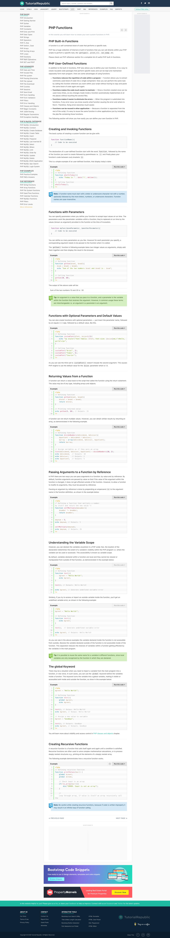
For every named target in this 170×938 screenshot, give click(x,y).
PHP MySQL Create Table (29, 133)
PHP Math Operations (28, 59)
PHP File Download (27, 84)
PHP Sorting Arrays (27, 51)
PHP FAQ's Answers (27, 177)
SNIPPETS (118, 9)
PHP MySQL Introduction (29, 125)
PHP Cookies (25, 87)
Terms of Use (24, 919)
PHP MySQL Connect (28, 128)
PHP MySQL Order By (28, 153)
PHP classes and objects (103, 733)
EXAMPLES (104, 9)
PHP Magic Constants (28, 109)
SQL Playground (94, 923)
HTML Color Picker (95, 919)
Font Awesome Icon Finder (70, 926)
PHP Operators (25, 40)
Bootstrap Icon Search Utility (71, 916)
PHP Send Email (26, 92)
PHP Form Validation (27, 98)
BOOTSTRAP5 (63, 9)
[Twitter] (143, 935)
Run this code (119, 167)
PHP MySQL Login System (30, 166)
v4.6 (72, 9)
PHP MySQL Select (27, 144)
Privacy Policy (24, 922)
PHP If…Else (24, 43)
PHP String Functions (28, 185)
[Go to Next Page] (125, 30)
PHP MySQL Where (27, 147)
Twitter (120, 903)
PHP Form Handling (27, 95)
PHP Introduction (26, 18)
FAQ (111, 9)
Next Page (120, 818)
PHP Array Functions (27, 188)
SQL (84, 9)
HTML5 (29, 9)
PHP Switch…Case (27, 46)
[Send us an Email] (149, 3)
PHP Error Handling (27, 103)
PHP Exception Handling (29, 117)
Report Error (45, 919)
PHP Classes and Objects (29, 106)
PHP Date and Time (27, 70)
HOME (22, 9)
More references (26, 207)
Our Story (23, 916)
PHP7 (79, 9)
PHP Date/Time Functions (29, 193)
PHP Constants (25, 29)
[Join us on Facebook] (141, 3)
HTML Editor (93, 926)
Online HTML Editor (142, 9)
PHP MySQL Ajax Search (29, 164)
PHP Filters (24, 100)
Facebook (110, 903)
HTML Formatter (94, 916)
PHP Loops (24, 54)
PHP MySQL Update (27, 155)
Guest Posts (45, 922)
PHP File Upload (26, 81)
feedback (72, 903)
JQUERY (54, 9)
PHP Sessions (25, 89)
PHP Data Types (26, 34)
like (56, 903)
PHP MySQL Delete (27, 158)
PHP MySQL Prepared (28, 139)
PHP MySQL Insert (27, 136)
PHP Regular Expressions (29, 114)
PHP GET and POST (27, 62)
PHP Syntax (24, 23)
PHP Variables (25, 26)
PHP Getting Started (27, 21)
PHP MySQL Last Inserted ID (30, 142)
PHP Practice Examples (28, 174)
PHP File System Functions (30, 190)
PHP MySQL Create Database (31, 130)
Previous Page (57, 818)
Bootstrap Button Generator (70, 923)
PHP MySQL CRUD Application (31, 161)
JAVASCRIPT (44, 9)
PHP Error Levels (26, 204)
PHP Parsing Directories (29, 78)
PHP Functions (25, 57)
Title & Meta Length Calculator (71, 919)
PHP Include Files (26, 73)
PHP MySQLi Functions (28, 199)
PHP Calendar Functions (29, 196)
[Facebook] (138, 935)
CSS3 (36, 9)
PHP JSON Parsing (27, 112)
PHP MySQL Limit (26, 150)
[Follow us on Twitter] (145, 3)
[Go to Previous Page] (121, 30)
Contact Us (44, 916)
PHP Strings (24, 37)
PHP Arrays (24, 48)
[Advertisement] (84, 19)
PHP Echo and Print (27, 32)
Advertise (44, 925)
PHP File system (26, 76)
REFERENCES (93, 9)
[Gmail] (148, 935)
